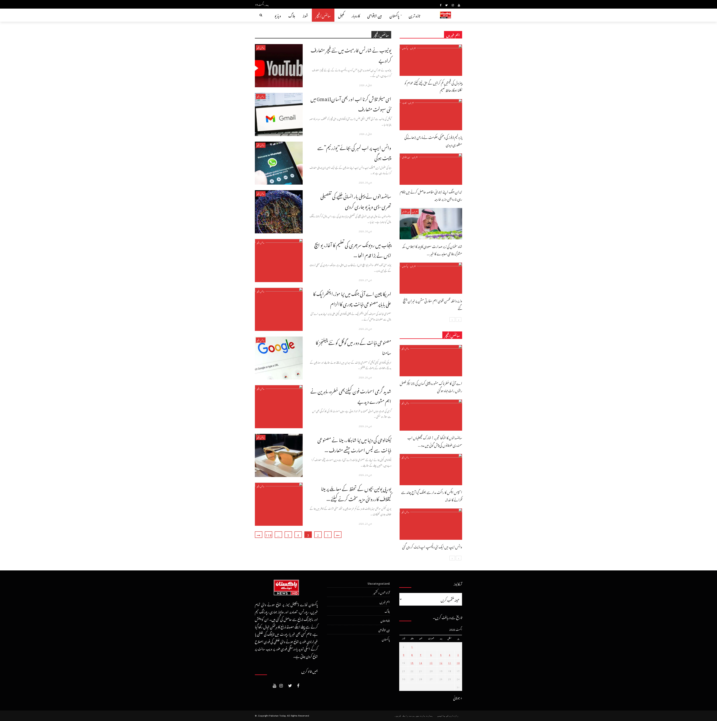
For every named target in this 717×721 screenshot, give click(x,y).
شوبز (305, 15)
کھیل (341, 15)
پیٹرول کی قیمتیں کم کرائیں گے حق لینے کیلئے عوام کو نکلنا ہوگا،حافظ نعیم (433, 86)
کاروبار (356, 15)
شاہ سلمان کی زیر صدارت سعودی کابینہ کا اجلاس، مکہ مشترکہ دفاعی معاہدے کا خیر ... (432, 249)
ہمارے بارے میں (424, 715)
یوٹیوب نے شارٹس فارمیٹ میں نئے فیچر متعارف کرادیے (351, 54)
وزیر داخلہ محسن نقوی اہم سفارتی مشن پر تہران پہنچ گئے (432, 304)
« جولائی (457, 697)
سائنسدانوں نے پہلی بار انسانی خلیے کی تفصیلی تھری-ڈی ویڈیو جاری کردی (355, 200)
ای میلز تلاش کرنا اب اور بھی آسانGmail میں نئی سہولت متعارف (351, 103)
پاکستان (394, 15)
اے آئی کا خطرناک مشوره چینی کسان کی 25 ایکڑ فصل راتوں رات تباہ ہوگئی (431, 386)
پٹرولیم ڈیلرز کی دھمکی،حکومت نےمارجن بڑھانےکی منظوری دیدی (433, 140)
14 (420, 662)
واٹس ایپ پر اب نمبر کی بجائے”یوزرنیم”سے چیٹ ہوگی (354, 152)
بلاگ (291, 15)
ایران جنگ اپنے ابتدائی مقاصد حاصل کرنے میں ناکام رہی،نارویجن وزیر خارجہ (431, 195)
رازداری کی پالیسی (447, 715)
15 (412, 662)
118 (269, 534)
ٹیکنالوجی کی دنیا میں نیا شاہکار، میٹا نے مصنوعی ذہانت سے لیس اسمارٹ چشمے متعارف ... (354, 444)
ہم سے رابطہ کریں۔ (404, 715)
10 (458, 662)
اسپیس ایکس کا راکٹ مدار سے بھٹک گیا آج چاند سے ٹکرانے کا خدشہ (431, 495)
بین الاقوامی (374, 15)
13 (431, 662)
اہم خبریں (413, 48)
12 (441, 662)
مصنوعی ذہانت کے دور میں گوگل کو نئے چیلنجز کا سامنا (353, 347)
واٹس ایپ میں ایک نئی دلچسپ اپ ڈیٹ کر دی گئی (432, 546)
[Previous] (458, 319)
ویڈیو (277, 15)
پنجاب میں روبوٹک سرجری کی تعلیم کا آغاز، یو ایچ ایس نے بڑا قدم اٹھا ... (352, 249)
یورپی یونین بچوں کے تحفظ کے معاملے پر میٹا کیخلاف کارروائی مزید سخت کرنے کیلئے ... (356, 493)
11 (449, 662)
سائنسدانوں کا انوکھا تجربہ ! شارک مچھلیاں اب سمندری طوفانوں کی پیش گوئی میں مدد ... (434, 441)
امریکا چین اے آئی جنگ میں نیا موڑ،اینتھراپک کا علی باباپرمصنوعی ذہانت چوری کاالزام (352, 298)
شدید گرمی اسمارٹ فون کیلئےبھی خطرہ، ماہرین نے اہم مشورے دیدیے (351, 395)
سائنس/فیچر (323, 15)
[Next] (452, 319)
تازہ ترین (414, 15)
